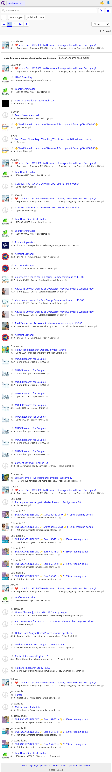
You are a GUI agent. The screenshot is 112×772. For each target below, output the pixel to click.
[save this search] (108, 10)
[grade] (15, 24)
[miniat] (9, 24)
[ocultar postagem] (103, 48)
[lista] (4, 24)
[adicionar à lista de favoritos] (12, 45)
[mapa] (26, 24)
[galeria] (20, 24)
